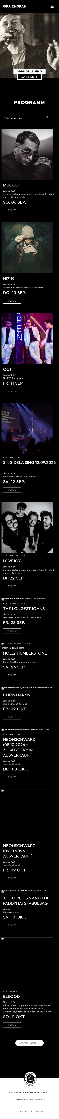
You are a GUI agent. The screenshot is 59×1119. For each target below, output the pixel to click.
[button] (51, 6)
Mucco (11, 185)
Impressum (34, 1092)
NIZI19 (8, 279)
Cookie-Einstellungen (24, 1099)
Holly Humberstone (25, 653)
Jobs (10, 1092)
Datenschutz (46, 1092)
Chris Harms (16, 695)
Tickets (12, 210)
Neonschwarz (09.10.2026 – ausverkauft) (19, 851)
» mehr (21, 197)
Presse (25, 1092)
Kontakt (17, 1092)
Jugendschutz (40, 1099)
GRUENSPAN (15, 6)
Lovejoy (12, 561)
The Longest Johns (24, 609)
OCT (7, 369)
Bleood (11, 996)
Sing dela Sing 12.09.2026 (29, 462)
